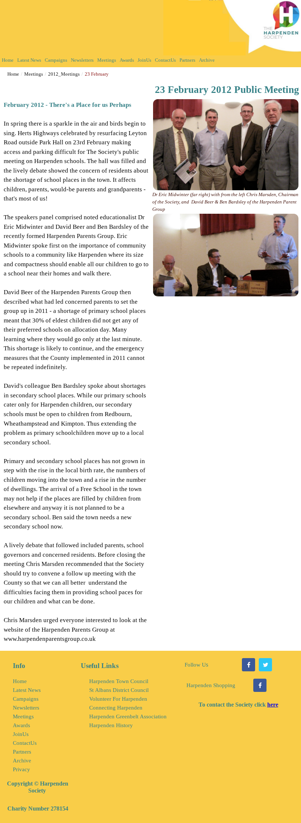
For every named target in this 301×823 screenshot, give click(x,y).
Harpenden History (111, 725)
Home (8, 60)
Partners (187, 60)
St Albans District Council (119, 690)
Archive (207, 60)
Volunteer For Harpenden (118, 699)
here (272, 704)
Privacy (21, 769)
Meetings (106, 60)
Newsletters (82, 60)
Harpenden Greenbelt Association (128, 716)
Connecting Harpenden (115, 708)
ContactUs (165, 60)
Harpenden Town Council (118, 681)
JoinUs (144, 60)
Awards (127, 60)
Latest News (29, 60)
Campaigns (56, 60)
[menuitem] (7, 61)
